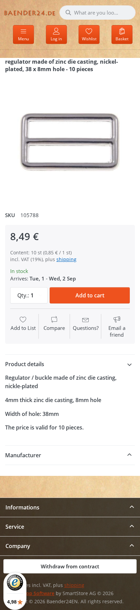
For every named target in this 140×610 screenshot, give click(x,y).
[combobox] (97, 12)
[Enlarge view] (70, 139)
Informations (22, 507)
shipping (66, 259)
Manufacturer (23, 455)
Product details (24, 364)
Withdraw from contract (70, 566)
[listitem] (70, 139)
